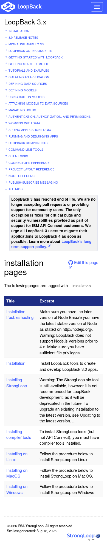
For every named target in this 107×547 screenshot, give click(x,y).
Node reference (22, 175)
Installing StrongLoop (16, 382)
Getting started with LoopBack (36, 57)
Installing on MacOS (16, 473)
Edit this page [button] (85, 262)
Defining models (22, 90)
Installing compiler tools (18, 434)
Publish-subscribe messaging (33, 182)
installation (81, 285)
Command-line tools (26, 149)
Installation (19, 31)
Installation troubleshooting (19, 314)
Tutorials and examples (29, 70)
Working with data (24, 123)
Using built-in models (26, 96)
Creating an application (29, 77)
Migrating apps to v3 (26, 44)
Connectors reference (29, 162)
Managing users (22, 110)
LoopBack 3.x (25, 21)
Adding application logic (30, 129)
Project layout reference (31, 169)
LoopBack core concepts (30, 50)
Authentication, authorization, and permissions (50, 116)
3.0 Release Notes (23, 37)
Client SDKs (18, 156)
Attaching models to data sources (38, 103)
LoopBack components (28, 143)
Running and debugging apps (33, 136)
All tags (15, 189)
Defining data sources (28, 83)
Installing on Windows (16, 489)
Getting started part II (28, 63)
